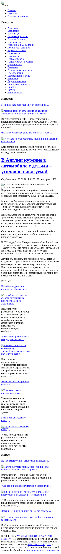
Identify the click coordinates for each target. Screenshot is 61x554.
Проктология (15, 64)
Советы (12, 87)
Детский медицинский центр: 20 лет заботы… (26, 511)
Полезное (13, 67)
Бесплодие (13, 30)
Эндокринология (17, 81)
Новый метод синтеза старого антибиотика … (14, 287)
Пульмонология (16, 59)
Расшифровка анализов (20, 70)
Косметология (15, 92)
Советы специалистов (19, 84)
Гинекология (14, 42)
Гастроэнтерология (18, 36)
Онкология (13, 56)
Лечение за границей (19, 47)
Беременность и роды (19, 75)
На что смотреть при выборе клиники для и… (26, 460)
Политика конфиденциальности (42, 550)
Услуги (11, 89)
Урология (13, 78)
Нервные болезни (17, 50)
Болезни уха (14, 33)
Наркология (14, 53)
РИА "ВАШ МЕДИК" (39, 544)
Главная (12, 10)
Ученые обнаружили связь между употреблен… (15, 338)
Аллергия (13, 28)
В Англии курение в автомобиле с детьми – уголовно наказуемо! (26, 165)
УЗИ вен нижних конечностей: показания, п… (26, 485)
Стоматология (15, 73)
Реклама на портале (18, 16)
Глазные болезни (16, 39)
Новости (12, 13)
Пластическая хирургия (20, 61)
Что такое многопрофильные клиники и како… (26, 132)
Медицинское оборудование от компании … (25, 104)
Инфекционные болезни (21, 45)
